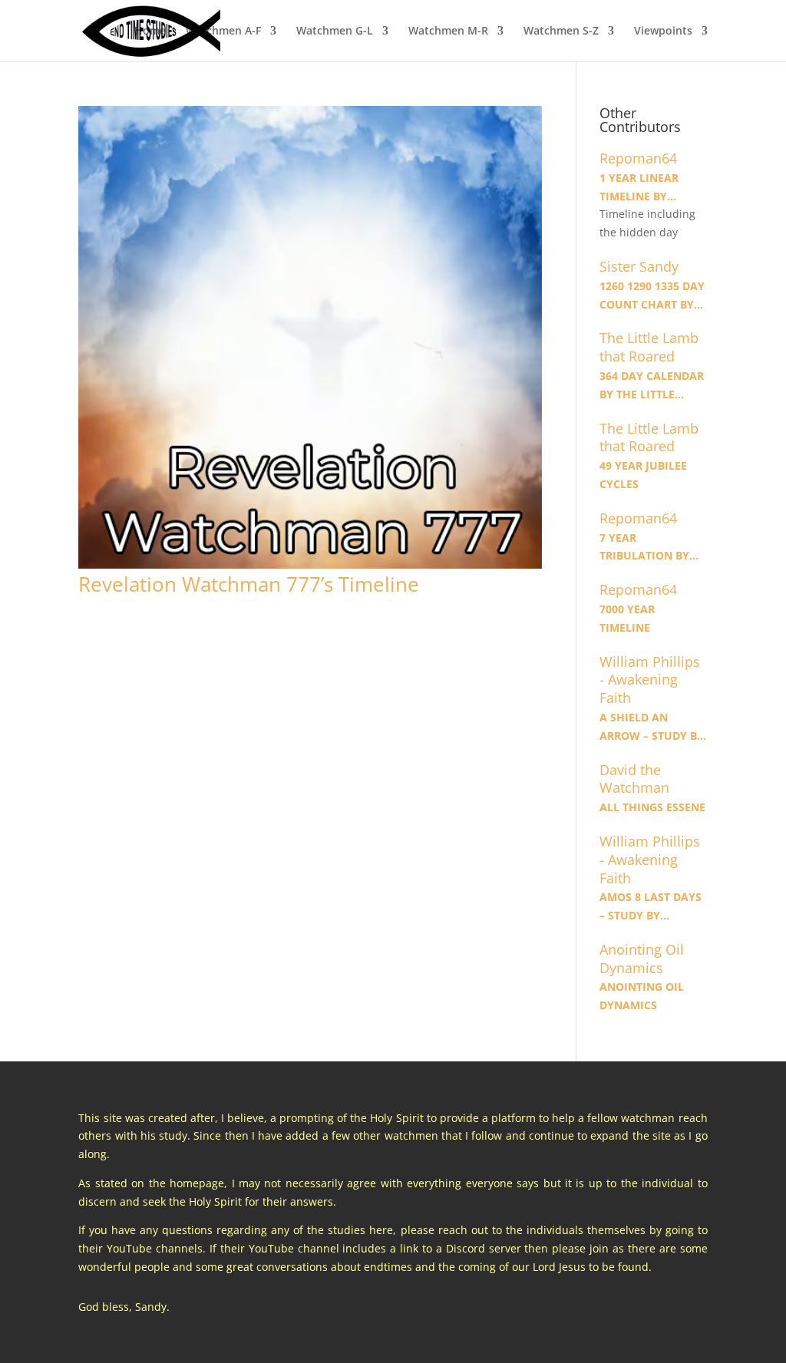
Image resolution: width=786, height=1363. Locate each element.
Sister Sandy (639, 267)
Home (150, 31)
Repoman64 (638, 158)
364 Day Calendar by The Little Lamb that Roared (651, 386)
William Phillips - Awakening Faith (649, 680)
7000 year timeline (627, 618)
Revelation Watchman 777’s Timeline (248, 584)
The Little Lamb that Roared (648, 347)
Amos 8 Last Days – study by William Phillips (650, 907)
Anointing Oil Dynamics (641, 959)
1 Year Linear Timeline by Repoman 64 (639, 188)
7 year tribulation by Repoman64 (644, 548)
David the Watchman (634, 779)
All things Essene (652, 807)
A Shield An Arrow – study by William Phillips (651, 727)
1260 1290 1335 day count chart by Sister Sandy (652, 296)
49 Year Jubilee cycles (643, 474)
